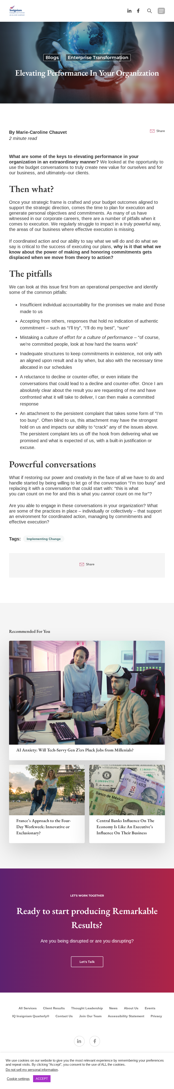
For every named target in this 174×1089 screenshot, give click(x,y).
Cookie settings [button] (18, 1079)
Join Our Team (90, 1016)
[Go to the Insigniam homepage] (17, 10)
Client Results (54, 1008)
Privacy (156, 1016)
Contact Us (64, 1016)
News (113, 1008)
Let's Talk (87, 962)
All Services (28, 1008)
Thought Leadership (87, 1008)
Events (150, 1008)
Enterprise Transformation (98, 57)
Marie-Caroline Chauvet (41, 132)
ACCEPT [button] (42, 1078)
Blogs (52, 57)
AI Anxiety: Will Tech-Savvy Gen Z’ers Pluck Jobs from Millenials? (74, 750)
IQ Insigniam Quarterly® (30, 1016)
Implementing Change (44, 539)
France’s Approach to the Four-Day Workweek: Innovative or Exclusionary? (43, 827)
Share (160, 131)
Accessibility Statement (126, 1016)
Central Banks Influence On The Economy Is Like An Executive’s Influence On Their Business (125, 827)
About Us (131, 1008)
